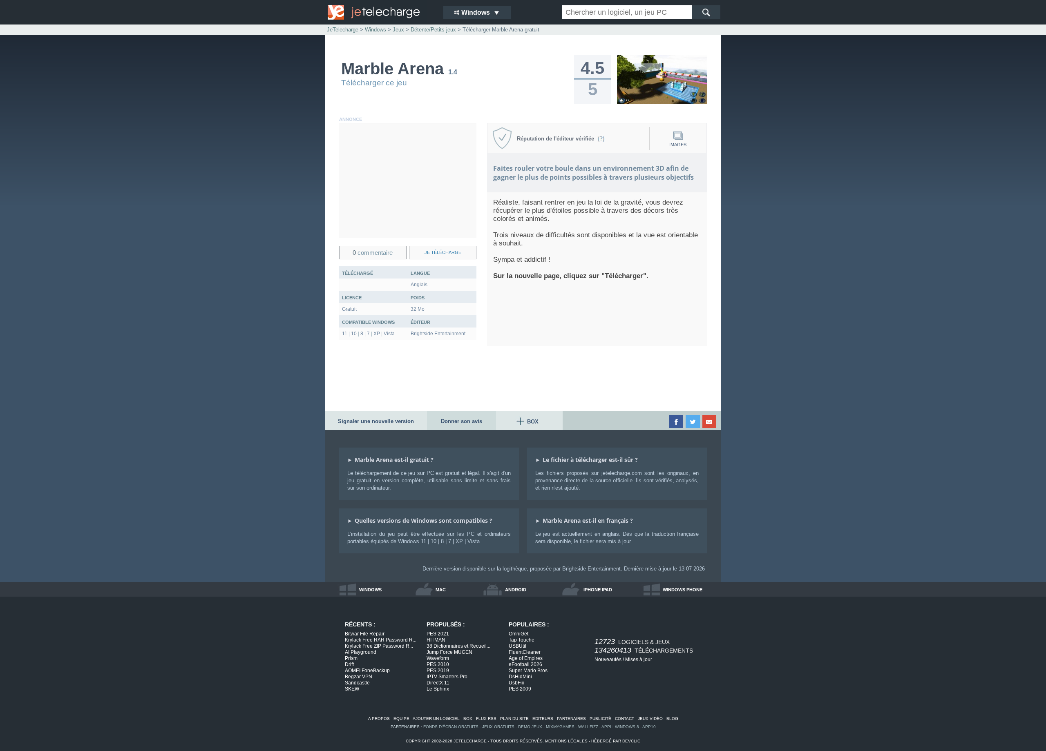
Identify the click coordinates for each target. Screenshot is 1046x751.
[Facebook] (676, 421)
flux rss (486, 718)
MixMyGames (560, 726)
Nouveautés (608, 659)
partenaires (571, 718)
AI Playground (360, 652)
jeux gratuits (498, 726)
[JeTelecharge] (380, 12)
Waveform (438, 658)
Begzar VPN (358, 677)
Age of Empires (526, 658)
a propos (379, 718)
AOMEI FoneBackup (367, 670)
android (515, 589)
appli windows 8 (620, 726)
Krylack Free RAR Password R (380, 640)
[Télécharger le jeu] (662, 102)
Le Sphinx (438, 689)
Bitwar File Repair (364, 634)
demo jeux (530, 726)
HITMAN (436, 640)
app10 (649, 726)
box (467, 718)
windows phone (682, 589)
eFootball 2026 (525, 664)
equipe (401, 718)
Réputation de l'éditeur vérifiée (557, 139)
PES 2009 (520, 689)
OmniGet (518, 634)
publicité (600, 718)
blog (672, 718)
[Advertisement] (407, 180)
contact (624, 718)
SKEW (352, 689)
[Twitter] (693, 421)
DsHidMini (520, 677)
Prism (351, 658)
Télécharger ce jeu (374, 82)
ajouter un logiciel (436, 718)
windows (370, 589)
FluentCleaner (525, 652)
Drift (349, 664)
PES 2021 (438, 634)
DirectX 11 (438, 683)
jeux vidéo (650, 718)
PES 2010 (438, 664)
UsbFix (516, 683)
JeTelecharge (342, 30)
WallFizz (588, 726)
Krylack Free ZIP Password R (379, 646)
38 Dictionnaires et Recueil (458, 646)
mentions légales (566, 741)
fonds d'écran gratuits (450, 726)
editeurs (542, 718)
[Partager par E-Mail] (709, 421)
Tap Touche (521, 640)
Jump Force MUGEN (449, 652)
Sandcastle (357, 683)
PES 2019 (438, 670)
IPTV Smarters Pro (447, 677)
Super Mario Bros (528, 670)
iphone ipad (597, 589)
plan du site (514, 718)
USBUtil (517, 646)
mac (441, 589)
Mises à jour (638, 659)
